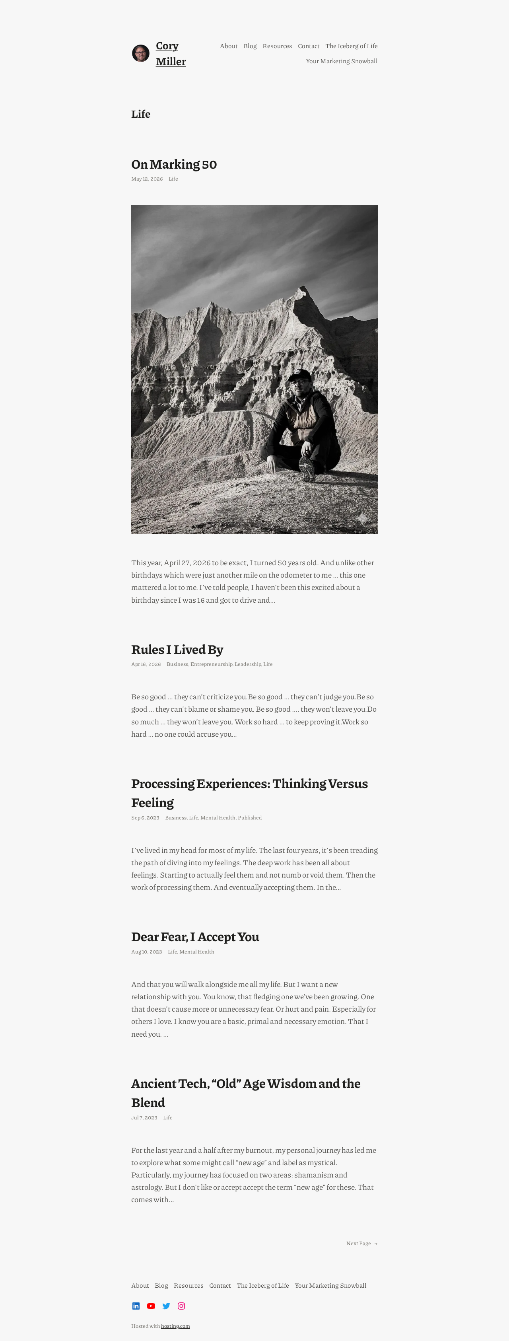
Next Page (362, 1243)
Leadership (248, 664)
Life (173, 178)
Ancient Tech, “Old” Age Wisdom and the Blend (246, 1092)
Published (250, 817)
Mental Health (217, 817)
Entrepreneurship (211, 664)
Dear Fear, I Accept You (195, 935)
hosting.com (175, 1325)
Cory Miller (171, 53)
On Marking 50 (174, 163)
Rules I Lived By (177, 648)
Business (177, 664)
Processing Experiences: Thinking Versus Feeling (249, 792)
